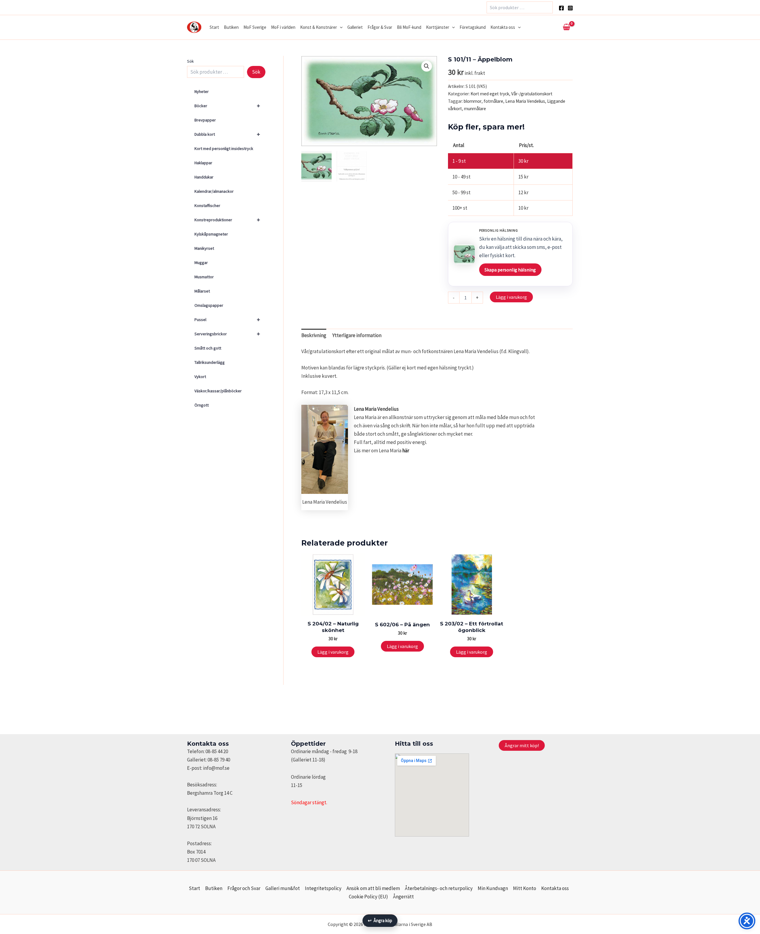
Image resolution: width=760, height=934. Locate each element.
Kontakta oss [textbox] (208, 743)
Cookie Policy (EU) (368, 896)
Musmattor (204, 276)
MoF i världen (283, 27)
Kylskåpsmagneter (211, 234)
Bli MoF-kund (409, 27)
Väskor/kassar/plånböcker (218, 390)
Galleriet (355, 27)
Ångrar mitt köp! (522, 745)
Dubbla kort (227, 134)
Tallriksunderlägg (209, 362)
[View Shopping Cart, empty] (566, 27)
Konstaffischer (207, 205)
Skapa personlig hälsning (510, 270)
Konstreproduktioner (227, 219)
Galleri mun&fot (282, 888)
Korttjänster (437, 27)
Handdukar (203, 177)
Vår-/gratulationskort (531, 94)
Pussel (227, 319)
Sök (190, 61)
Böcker (227, 105)
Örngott (201, 405)
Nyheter (201, 91)
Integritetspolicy (323, 888)
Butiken (231, 27)
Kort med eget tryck (490, 94)
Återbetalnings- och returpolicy (439, 888)
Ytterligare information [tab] (356, 335)
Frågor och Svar (243, 888)
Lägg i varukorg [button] (333, 652)
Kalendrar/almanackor (214, 191)
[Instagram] (570, 8)
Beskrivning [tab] (313, 335)
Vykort (200, 376)
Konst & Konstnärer (318, 27)
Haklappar (203, 162)
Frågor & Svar (380, 27)
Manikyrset (204, 248)
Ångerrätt (403, 896)
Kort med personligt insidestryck (223, 148)
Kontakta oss (502, 27)
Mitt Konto (524, 888)
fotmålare (493, 101)
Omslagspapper (208, 305)
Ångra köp (380, 920)
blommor (473, 101)
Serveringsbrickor (227, 333)
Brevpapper (205, 120)
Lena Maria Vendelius (525, 101)
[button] (340, 27)
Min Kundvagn (493, 888)
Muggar (201, 262)
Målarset (202, 291)
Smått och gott (207, 348)
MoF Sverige (254, 27)
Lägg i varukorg (511, 297)
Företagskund (473, 27)
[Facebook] (561, 8)
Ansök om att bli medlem (373, 888)
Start (214, 27)
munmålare (475, 108)
